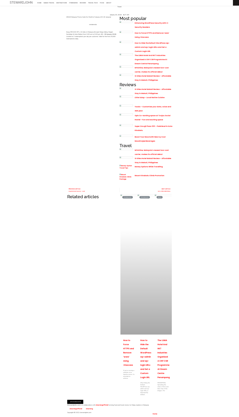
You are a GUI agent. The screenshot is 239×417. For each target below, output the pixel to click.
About (108, 3)
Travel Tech (93, 3)
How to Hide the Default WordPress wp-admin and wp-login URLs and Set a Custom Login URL (152, 47)
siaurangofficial (102, 405)
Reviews (83, 3)
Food (102, 3)
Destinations (61, 3)
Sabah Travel (49, 3)
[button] (21, 2)
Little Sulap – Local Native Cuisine (150, 97)
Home (39, 3)
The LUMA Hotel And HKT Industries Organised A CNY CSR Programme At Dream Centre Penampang (151, 59)
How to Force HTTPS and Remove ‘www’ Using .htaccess (128, 352)
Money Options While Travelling (149, 166)
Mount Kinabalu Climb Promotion (149, 175)
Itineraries (73, 3)
